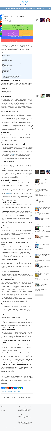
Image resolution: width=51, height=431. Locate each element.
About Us (2, 408)
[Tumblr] (1, 24)
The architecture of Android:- (7, 58)
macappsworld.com (28, 427)
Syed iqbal (4, 20)
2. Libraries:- (4, 61)
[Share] (1, 36)
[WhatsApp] (1, 34)
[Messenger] (1, 30)
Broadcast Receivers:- (6, 70)
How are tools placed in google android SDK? (10, 77)
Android (5, 391)
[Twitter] (1, 18)
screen (12, 154)
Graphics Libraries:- (5, 64)
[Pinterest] (1, 26)
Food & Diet (39, 8)
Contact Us (8, 8)
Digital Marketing (19, 8)
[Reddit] (1, 22)
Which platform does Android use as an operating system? (12, 75)
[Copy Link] (1, 32)
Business (13, 8)
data (12, 264)
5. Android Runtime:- (5, 71)
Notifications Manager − (6, 66)
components (17, 43)
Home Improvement (21, 10)
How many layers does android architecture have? (11, 76)
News (32, 10)
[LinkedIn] (1, 28)
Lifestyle (28, 10)
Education (26, 8)
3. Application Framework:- (7, 65)
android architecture (12, 391)
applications (8, 193)
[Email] (1, 20)
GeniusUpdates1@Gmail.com (40, 427)
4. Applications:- (5, 67)
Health (43, 8)
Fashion (30, 8)
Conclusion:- (4, 72)
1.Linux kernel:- (4, 59)
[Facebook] (1, 16)
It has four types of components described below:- (11, 69)
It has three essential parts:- (7, 60)
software (18, 391)
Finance (34, 8)
